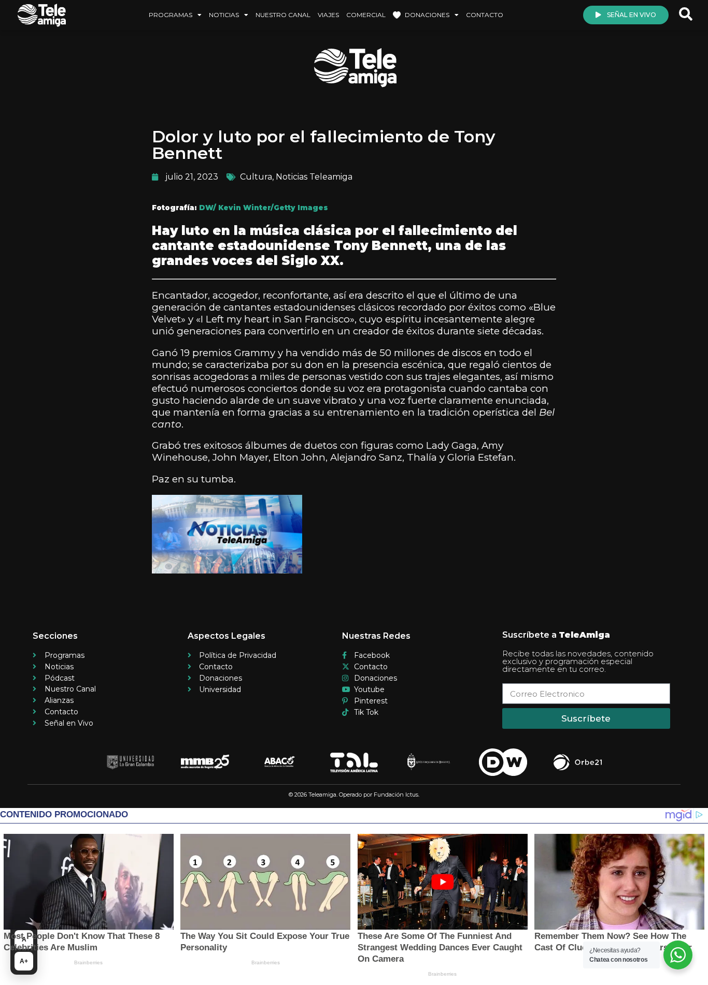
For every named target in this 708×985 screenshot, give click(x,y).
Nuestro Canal (283, 15)
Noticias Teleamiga (314, 177)
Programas (170, 15)
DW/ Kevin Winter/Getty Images (263, 207)
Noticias (224, 15)
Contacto (484, 15)
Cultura (256, 177)
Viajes (328, 15)
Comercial (366, 15)
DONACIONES (427, 15)
